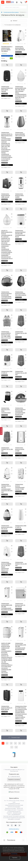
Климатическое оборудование (11, 12)
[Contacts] (21, 2)
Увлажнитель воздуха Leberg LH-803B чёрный (6, 708)
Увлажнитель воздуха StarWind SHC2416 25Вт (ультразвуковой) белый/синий (20, 411)
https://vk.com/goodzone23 (8, 825)
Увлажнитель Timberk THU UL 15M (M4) (21, 333)
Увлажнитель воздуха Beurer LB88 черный (5, 195)
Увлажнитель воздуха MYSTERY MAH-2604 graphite (20, 293)
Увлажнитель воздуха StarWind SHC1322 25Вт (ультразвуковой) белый (20, 233)
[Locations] (16, 2)
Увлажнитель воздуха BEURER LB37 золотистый (20, 134)
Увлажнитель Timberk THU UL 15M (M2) (21, 564)
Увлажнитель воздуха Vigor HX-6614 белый (20, 605)
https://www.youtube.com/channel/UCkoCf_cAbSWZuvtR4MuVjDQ (15, 825)
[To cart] (7, 65)
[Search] (3, 7)
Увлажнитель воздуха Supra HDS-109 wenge (7, 527)
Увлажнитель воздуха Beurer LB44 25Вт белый (20, 48)
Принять (14, 857)
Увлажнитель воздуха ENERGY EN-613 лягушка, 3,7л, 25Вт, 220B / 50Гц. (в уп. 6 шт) (6, 335)
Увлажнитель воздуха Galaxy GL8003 (19, 195)
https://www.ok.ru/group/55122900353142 (11, 825)
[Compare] (11, 36)
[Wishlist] (11, 33)
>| (16, 747)
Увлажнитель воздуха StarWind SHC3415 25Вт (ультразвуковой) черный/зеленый (6, 295)
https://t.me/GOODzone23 (19, 825)
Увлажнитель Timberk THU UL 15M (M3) (21, 373)
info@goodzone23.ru (14, 828)
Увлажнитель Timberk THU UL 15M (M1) (7, 449)
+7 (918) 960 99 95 (15, 776)
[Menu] (2, 2)
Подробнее (14, 853)
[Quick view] (11, 30)
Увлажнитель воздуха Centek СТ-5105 (19, 449)
